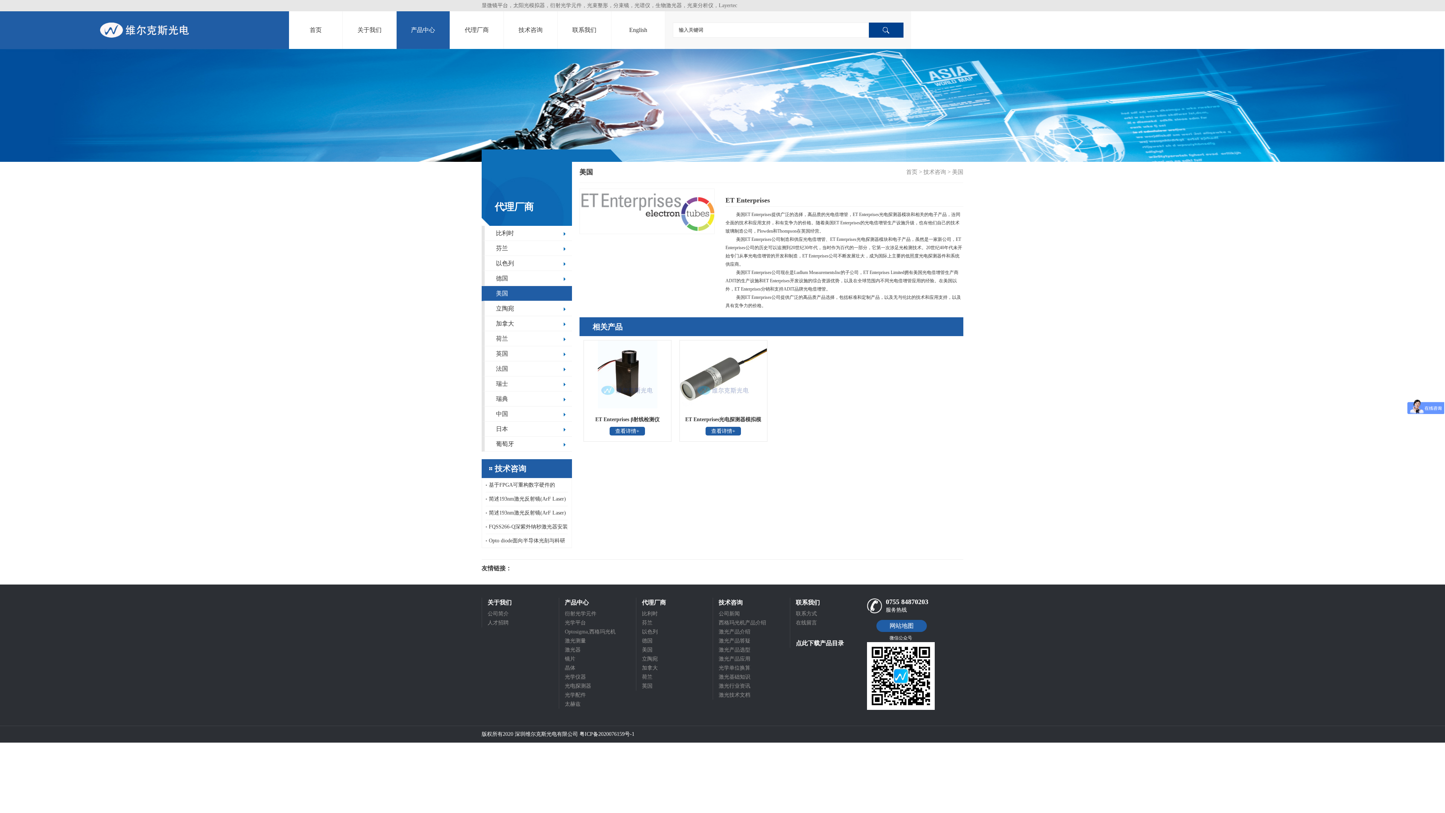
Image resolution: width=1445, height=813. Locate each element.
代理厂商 (477, 30)
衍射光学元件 (580, 614)
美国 (502, 293)
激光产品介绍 (734, 632)
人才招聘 (498, 623)
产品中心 (423, 30)
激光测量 (575, 641)
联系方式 (806, 614)
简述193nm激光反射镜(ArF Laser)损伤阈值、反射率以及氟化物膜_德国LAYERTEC (526, 501)
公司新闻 (729, 614)
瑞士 (502, 384)
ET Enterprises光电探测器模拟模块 (723, 422)
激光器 (573, 650)
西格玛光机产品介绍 (742, 623)
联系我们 (584, 30)
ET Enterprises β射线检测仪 (627, 419)
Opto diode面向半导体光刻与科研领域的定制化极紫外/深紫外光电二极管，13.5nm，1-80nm (526, 543)
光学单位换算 (734, 668)
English (638, 30)
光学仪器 (575, 677)
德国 (502, 278)
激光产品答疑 (734, 641)
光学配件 (575, 695)
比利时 (505, 233)
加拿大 (505, 323)
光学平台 (575, 623)
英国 (502, 353)
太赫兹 (573, 704)
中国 (502, 414)
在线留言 (806, 623)
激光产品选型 (734, 650)
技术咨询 (531, 30)
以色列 (505, 263)
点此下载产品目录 (820, 643)
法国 (502, 368)
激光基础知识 (734, 677)
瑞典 (502, 399)
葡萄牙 (505, 444)
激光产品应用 (734, 659)
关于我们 (369, 30)
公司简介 (498, 614)
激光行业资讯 (734, 686)
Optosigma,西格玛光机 (590, 632)
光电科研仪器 (534, 568)
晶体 (570, 668)
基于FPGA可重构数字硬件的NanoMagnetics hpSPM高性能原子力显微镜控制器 (526, 487)
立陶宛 (505, 308)
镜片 (570, 659)
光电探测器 (578, 686)
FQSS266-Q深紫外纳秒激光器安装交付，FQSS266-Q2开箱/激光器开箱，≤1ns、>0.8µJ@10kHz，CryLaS (527, 529)
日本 (502, 429)
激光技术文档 (734, 695)
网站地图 (902, 626)
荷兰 (502, 338)
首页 (316, 30)
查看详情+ (627, 431)
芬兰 (502, 248)
